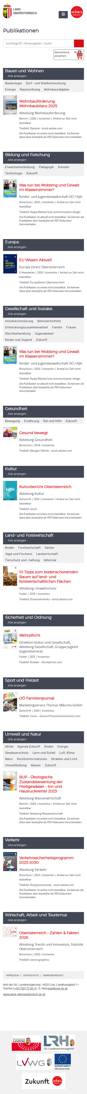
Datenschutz (31, 975)
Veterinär (50, 560)
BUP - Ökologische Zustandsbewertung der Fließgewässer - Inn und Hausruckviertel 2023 (41, 784)
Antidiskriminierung (19, 321)
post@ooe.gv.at (57, 988)
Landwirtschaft (47, 554)
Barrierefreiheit (53, 975)
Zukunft (32, 173)
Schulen (63, 167)
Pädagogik (46, 167)
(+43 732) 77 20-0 (24, 988)
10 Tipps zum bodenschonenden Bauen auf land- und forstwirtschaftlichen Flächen (48, 576)
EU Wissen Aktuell (35, 260)
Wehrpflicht (29, 635)
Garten (49, 547)
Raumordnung (30, 89)
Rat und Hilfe (52, 421)
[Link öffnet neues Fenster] (77, 8)
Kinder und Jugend (18, 339)
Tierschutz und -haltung (22, 560)
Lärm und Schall (44, 752)
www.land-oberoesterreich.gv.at (24, 994)
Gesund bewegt (33, 433)
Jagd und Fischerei (18, 554)
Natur (9, 759)
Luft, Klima (66, 752)
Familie (57, 327)
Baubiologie (13, 83)
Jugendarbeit (44, 333)
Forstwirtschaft (29, 547)
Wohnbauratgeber (56, 89)
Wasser (36, 765)
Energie (10, 89)
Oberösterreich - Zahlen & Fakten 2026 (49, 935)
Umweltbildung (16, 765)
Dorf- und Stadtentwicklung (46, 83)
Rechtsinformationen (32, 759)
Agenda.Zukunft (28, 746)
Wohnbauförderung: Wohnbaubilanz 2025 (38, 104)
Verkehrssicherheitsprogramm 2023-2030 (46, 860)
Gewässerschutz (17, 752)
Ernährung (31, 421)
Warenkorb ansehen (67, 54)
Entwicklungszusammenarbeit (26, 327)
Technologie (13, 173)
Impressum (12, 975)
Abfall (9, 746)
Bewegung (12, 421)
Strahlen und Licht (64, 759)
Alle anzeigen (17, 76)
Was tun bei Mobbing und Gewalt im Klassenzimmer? (49, 188)
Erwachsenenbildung (20, 167)
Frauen (71, 327)
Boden (9, 547)
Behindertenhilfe (49, 321)
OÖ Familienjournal (36, 698)
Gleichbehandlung (18, 333)
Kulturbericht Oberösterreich (45, 487)
